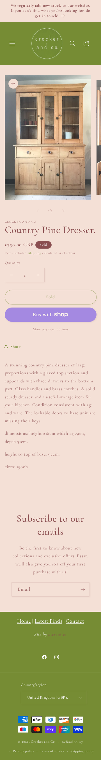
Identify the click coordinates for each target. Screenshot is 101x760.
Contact (75, 621)
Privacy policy (23, 751)
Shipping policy (82, 751)
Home (24, 621)
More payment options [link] (50, 329)
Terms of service (52, 751)
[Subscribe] (82, 589)
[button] (12, 43)
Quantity (12, 262)
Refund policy (72, 742)
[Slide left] (37, 210)
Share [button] (15, 346)
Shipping (34, 253)
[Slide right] (63, 210)
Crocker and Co (43, 742)
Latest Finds (48, 621)
